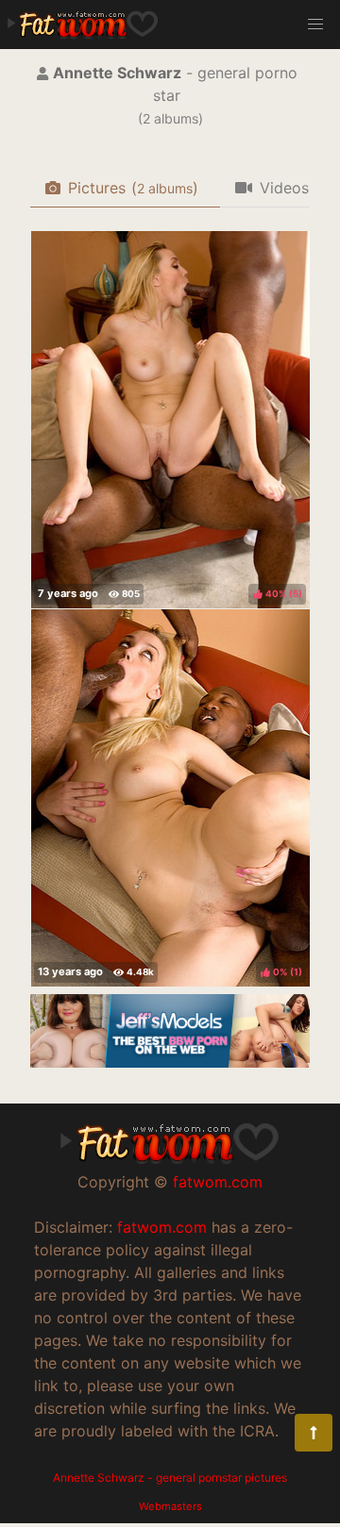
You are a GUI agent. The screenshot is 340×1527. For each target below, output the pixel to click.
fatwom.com (218, 1181)
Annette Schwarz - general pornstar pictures (170, 1477)
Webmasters (170, 1506)
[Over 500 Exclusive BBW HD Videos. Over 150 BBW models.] (170, 1062)
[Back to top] (313, 1433)
